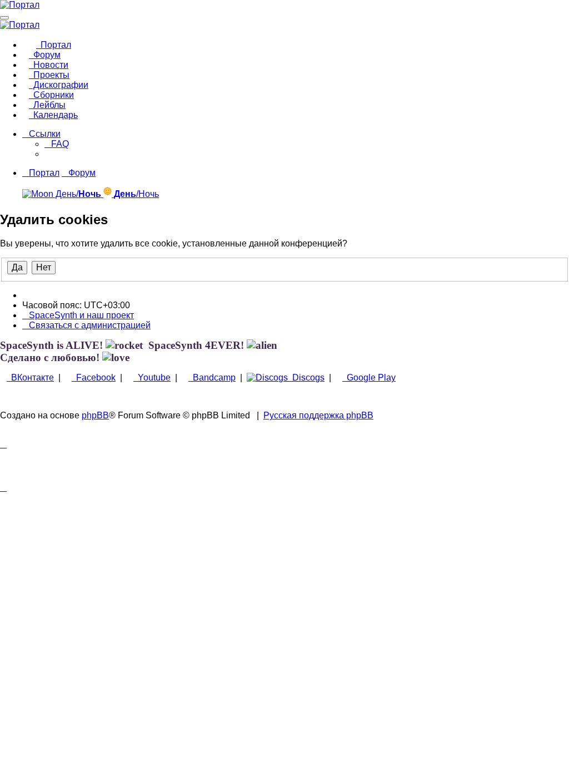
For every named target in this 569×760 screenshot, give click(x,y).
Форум (45, 55)
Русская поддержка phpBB (318, 415)
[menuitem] (56, 144)
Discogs (306, 377)
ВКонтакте (30, 377)
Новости (48, 65)
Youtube (152, 377)
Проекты (49, 75)
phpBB (95, 415)
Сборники (51, 95)
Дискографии (58, 85)
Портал (53, 45)
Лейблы (47, 105)
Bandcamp (212, 377)
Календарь (53, 115)
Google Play (369, 377)
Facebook (94, 377)
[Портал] (19, 4)
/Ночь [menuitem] (136, 194)
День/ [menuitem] (77, 194)
